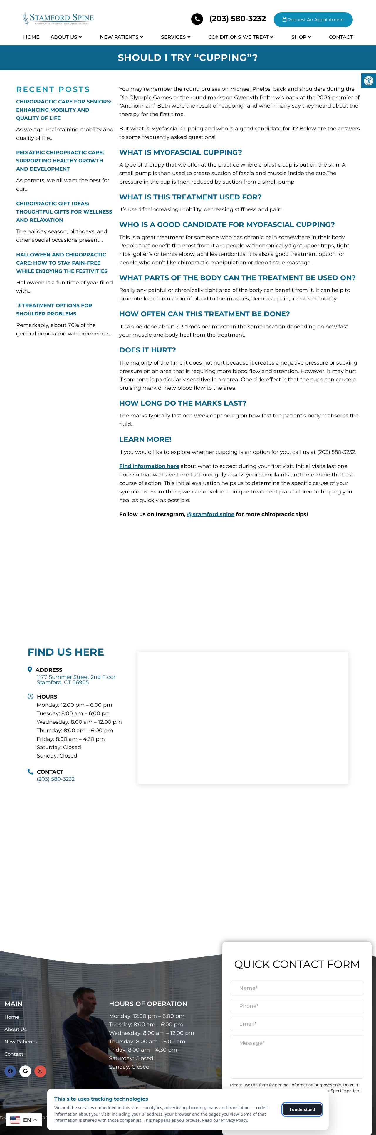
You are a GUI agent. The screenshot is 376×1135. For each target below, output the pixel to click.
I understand (302, 1109)
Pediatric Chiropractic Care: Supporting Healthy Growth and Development (60, 161)
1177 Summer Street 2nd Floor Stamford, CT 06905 (76, 679)
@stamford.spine (210, 514)
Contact (341, 37)
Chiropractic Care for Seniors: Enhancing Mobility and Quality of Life (63, 110)
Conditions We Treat (238, 37)
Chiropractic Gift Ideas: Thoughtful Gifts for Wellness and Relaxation (64, 212)
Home (31, 37)
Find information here (149, 466)
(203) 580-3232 (237, 18)
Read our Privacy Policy (224, 1120)
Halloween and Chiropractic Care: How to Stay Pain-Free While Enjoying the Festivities (62, 263)
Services (173, 37)
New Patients (119, 37)
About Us (64, 37)
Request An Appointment (315, 19)
